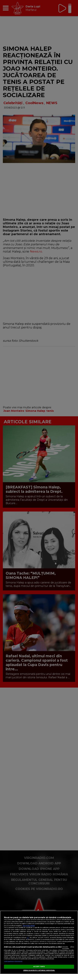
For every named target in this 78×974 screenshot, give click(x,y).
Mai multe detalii (29, 925)
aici (28, 937)
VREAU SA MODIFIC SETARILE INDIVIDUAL (39, 970)
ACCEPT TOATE (39, 966)
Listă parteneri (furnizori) (13, 961)
